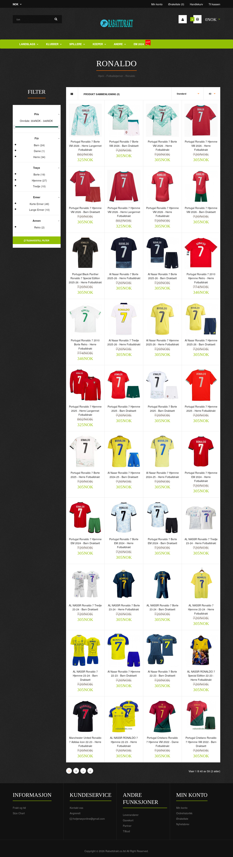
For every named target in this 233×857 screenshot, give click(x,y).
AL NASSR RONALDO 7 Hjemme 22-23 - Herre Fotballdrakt (124, 742)
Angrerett (75, 813)
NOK (15, 4)
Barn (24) (39, 145)
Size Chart (19, 813)
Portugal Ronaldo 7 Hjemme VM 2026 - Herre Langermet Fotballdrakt (124, 212)
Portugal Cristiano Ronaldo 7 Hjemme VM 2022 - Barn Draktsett (200, 742)
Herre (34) (39, 157)
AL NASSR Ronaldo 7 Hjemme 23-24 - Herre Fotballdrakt (201, 609)
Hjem (101, 76)
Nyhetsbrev (182, 824)
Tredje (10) (39, 186)
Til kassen (214, 4)
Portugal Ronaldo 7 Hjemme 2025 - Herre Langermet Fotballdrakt (85, 410)
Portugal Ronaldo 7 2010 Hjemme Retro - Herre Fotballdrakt (201, 278)
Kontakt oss (76, 808)
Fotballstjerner (114, 76)
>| (90, 771)
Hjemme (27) (39, 180)
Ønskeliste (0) (176, 4)
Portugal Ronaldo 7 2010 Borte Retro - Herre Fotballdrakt (85, 344)
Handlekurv (196, 4)
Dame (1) (39, 151)
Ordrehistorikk (184, 813)
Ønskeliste (182, 818)
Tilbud (126, 831)
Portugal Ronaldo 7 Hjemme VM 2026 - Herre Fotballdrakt (201, 146)
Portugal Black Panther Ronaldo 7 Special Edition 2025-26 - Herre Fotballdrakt (85, 278)
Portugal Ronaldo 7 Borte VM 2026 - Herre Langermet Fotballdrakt (85, 146)
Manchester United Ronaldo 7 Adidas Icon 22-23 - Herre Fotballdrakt (85, 742)
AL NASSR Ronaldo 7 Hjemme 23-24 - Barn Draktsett (85, 675)
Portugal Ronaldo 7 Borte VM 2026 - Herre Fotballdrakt (162, 146)
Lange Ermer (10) (39, 210)
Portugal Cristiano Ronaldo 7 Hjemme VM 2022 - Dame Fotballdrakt (162, 742)
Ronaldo (130, 76)
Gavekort (128, 820)
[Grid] (72, 94)
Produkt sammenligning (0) (102, 94)
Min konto (157, 4)
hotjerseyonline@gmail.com (89, 818)
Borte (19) (39, 174)
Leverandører (131, 815)
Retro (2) (39, 227)
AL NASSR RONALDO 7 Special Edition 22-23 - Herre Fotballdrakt (201, 675)
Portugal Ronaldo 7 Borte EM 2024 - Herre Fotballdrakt (123, 543)
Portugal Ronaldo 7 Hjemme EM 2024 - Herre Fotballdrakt (201, 477)
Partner (127, 826)
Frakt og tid (19, 808)
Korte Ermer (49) (39, 204)
